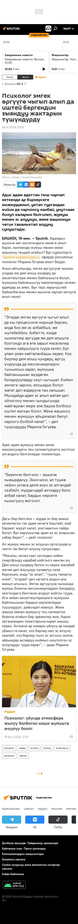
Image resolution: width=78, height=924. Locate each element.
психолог (9, 747)
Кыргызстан (11, 809)
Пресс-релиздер (35, 848)
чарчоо (23, 755)
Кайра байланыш (13, 874)
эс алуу (35, 747)
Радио (9, 711)
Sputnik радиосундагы (21, 257)
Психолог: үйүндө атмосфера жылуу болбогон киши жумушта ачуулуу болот (36, 723)
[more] (71, 434)
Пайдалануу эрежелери (42, 843)
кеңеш (22, 747)
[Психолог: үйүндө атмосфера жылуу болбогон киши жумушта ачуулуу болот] (39, 681)
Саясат (29, 809)
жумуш (47, 747)
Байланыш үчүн (12, 848)
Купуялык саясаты (13, 859)
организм (9, 755)
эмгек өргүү (62, 747)
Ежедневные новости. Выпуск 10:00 (24, 60)
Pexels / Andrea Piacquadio (27, 177)
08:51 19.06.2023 (13, 127)
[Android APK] (14, 885)
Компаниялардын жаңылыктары (23, 854)
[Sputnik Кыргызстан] (12, 30)
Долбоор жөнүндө (14, 843)
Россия (56, 809)
